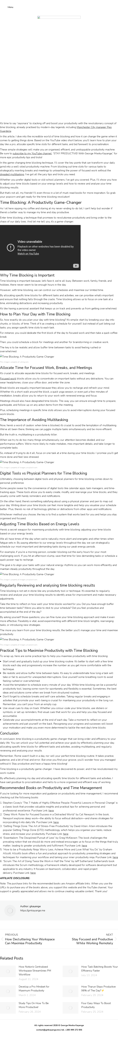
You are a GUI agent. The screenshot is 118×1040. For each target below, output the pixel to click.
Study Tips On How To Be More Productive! (34, 1005)
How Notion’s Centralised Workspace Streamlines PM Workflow (35, 970)
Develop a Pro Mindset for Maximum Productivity (34, 988)
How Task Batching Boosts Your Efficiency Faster (99, 968)
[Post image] (8, 971)
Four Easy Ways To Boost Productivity (96, 1005)
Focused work (8, 378)
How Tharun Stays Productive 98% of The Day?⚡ (98, 988)
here (51, 810)
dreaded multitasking (12, 174)
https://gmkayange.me (32, 910)
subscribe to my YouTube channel (32, 153)
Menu (10, 7)
